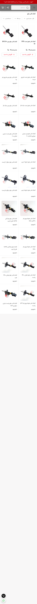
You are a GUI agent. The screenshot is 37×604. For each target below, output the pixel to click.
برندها (18, 18)
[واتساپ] (4, 600)
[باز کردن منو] (33, 7)
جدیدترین (29, 18)
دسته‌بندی (8, 18)
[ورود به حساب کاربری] (8, 7)
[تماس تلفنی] (4, 596)
